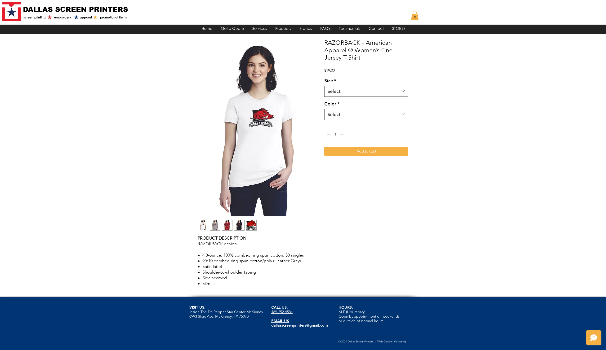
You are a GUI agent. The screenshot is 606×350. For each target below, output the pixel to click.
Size (330, 80)
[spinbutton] (335, 135)
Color (331, 104)
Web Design (384, 341)
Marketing (400, 341)
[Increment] (342, 135)
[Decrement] (328, 135)
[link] (415, 15)
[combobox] (366, 91)
